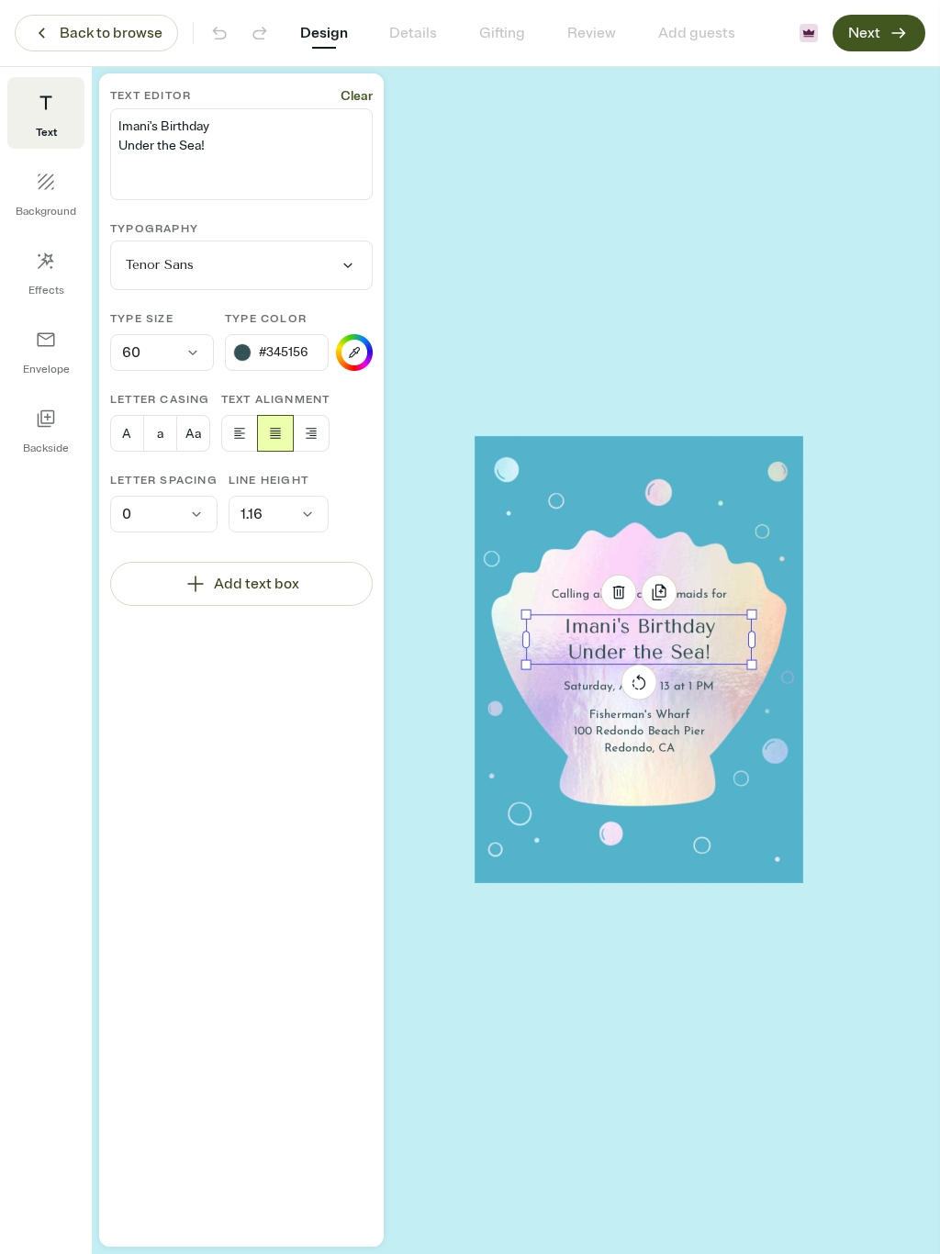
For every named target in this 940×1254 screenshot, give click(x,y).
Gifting (502, 33)
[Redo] (260, 33)
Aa (193, 434)
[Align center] (275, 433)
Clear (357, 96)
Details (413, 33)
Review (591, 33)
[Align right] (311, 433)
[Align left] (239, 433)
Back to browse (111, 33)
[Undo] (219, 33)
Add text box (256, 584)
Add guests (696, 33)
